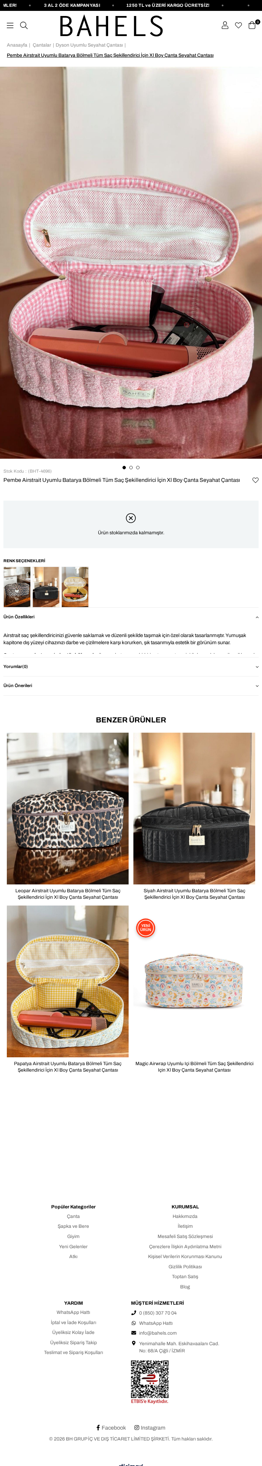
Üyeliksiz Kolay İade (73, 1332)
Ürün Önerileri (17, 685)
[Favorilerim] (238, 25)
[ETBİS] (187, 1382)
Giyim (73, 1236)
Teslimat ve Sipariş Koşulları (73, 1352)
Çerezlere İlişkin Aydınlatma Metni (185, 1246)
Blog (185, 1286)
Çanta (73, 1216)
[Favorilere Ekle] (255, 480)
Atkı (73, 1256)
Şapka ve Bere (73, 1226)
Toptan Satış (185, 1276)
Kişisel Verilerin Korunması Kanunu (185, 1256)
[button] (124, 467)
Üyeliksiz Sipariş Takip (73, 1342)
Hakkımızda (185, 1216)
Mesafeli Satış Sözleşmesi (185, 1236)
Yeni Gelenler (73, 1246)
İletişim (185, 1226)
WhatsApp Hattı (73, 1312)
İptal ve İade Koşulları (73, 1322)
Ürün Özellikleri (18, 617)
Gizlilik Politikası (185, 1266)
